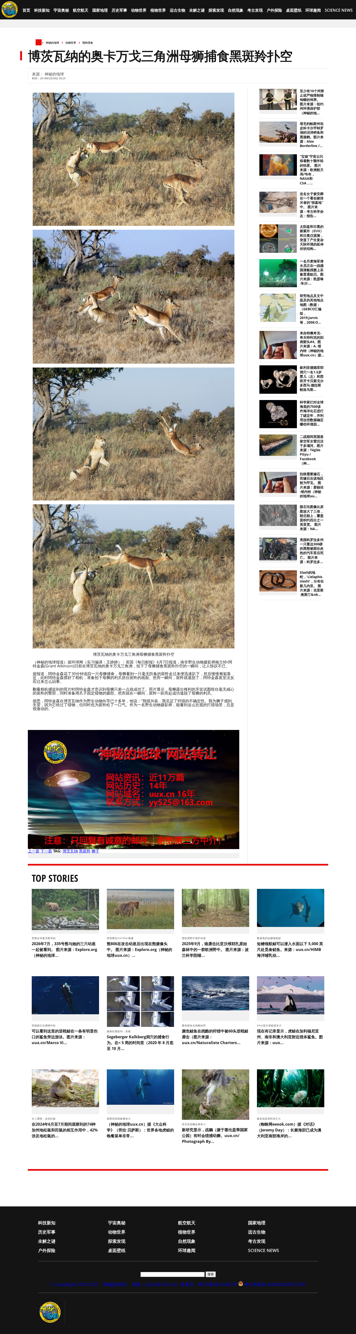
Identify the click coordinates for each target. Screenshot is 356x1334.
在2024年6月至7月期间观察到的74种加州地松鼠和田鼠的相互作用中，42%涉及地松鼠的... (65, 1129)
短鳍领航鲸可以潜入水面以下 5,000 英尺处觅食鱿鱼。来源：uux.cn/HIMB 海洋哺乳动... (290, 949)
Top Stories (55, 878)
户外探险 (274, 10)
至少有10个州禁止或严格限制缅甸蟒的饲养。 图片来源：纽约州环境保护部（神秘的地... (312, 102)
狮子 (95, 851)
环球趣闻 (313, 10)
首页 (26, 10)
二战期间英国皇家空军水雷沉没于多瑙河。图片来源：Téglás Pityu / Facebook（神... (312, 449)
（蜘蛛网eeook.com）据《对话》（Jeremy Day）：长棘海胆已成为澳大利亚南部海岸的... (289, 1129)
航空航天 (80, 10)
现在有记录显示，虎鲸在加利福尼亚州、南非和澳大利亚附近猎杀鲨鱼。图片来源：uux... (290, 1036)
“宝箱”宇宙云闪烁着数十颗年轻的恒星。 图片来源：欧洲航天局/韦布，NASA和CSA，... (312, 169)
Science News (339, 10)
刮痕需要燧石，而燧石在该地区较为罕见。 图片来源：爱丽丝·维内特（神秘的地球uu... (312, 485)
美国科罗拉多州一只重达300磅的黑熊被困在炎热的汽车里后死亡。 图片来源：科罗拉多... (312, 551)
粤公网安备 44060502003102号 (275, 1284)
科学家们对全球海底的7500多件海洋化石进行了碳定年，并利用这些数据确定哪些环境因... (312, 413)
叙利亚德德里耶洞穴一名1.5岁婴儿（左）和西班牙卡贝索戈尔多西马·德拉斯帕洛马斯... (312, 378)
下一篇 (46, 851)
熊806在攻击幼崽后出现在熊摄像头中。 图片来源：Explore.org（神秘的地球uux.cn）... (139, 949)
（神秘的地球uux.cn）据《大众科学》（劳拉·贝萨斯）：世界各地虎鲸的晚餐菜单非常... (140, 1129)
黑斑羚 (85, 851)
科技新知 (42, 10)
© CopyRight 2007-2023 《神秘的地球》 (90, 1284)
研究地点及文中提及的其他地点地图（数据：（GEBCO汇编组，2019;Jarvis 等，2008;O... (312, 309)
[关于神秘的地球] (51, 1312)
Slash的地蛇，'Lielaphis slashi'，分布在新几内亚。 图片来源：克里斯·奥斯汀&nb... (312, 583)
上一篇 (33, 851)
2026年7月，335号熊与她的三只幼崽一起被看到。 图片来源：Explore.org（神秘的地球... (64, 949)
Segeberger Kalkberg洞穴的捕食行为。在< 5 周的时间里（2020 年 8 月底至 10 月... (140, 1042)
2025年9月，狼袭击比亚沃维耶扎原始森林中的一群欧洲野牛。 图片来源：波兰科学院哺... (215, 949)
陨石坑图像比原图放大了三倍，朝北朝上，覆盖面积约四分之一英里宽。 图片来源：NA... (312, 518)
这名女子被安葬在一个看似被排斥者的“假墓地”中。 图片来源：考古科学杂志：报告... (312, 205)
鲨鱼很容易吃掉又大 (269, 1118)
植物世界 (158, 10)
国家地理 (100, 10)
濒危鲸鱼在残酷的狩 (194, 1025)
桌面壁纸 (294, 10)
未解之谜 (197, 10)
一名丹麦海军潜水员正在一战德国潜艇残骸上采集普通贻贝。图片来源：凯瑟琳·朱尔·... (312, 272)
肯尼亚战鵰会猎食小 (194, 1124)
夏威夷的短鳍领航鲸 (269, 938)
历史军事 (119, 10)
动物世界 (139, 10)
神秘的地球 (52, 42)
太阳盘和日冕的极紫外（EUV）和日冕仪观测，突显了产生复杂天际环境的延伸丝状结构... (312, 237)
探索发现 (216, 10)
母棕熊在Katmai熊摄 (121, 938)
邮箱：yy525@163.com (155, 1284)
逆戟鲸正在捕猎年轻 (44, 1025)
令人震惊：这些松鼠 (44, 1118)
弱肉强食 (87, 42)
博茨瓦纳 (70, 851)
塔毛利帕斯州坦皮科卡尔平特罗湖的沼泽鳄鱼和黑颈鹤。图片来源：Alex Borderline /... (312, 135)
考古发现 (255, 10)
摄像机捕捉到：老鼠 (119, 1031)
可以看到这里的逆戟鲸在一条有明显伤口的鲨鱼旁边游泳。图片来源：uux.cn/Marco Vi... (65, 1036)
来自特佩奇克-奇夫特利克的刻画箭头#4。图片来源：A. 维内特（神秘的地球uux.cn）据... (312, 344)
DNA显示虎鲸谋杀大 (270, 1025)
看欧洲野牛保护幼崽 (194, 938)
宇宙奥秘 (61, 10)
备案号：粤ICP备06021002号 (209, 1284)
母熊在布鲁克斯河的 (44, 938)
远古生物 (177, 10)
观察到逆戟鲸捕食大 (119, 1118)
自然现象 (235, 10)
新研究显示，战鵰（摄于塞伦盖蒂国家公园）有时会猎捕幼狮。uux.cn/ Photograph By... (215, 1135)
